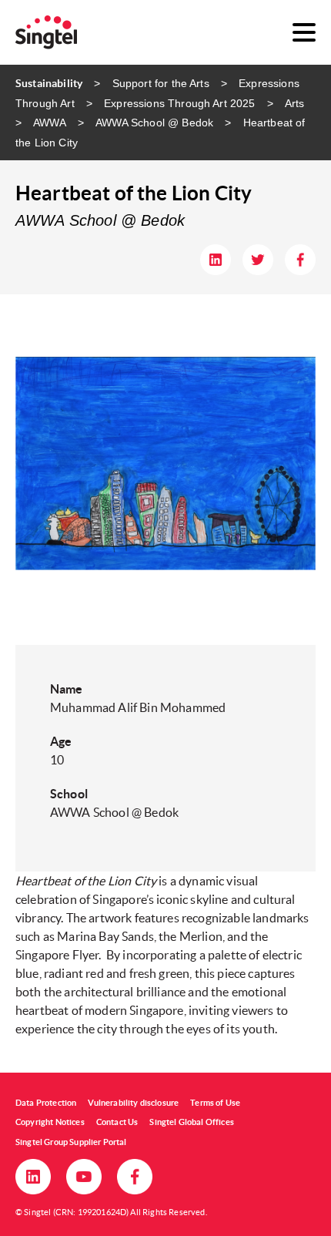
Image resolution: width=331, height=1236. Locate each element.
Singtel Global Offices (191, 1122)
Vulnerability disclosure (133, 1102)
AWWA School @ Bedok (154, 122)
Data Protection (45, 1102)
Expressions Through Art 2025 (179, 103)
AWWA (49, 122)
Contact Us (117, 1122)
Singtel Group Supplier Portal (71, 1142)
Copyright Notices (50, 1122)
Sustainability (48, 83)
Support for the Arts (160, 83)
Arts (295, 103)
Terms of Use (215, 1102)
